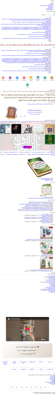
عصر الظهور (6, 24)
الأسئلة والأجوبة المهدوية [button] (46, 54)
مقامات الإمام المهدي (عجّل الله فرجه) (48, 289)
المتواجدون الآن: (52, 273)
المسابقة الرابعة (31, 36)
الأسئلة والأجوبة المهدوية (46, 23)
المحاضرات (43, 53)
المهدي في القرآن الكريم (31, 50)
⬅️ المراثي (53, 379)
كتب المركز (49, 50)
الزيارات (46, 53)
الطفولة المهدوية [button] (48, 63)
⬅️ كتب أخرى (52, 376)
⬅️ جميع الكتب (52, 377)
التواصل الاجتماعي (49, 9)
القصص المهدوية (42, 32)
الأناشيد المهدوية (35, 32)
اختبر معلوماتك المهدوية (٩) (16, 28)
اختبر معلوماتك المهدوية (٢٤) (10, 62)
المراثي (39, 53)
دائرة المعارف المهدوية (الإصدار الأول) (34, 110)
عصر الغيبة (12, 24)
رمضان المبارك (14, 38)
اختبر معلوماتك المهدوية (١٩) (13, 61)
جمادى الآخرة (30, 38)
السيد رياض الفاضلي (45, 216)
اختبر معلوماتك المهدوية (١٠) (6, 28)
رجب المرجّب (25, 38)
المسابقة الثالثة (37, 36)
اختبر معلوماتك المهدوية (46, 26)
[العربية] (53, 47)
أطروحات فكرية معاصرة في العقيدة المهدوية (31, 154)
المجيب (42, 204)
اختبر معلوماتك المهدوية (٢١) (41, 62)
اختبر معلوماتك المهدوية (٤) (16, 27)
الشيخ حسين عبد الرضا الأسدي (32, 112)
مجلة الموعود (50, 4)
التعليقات (26, 206)
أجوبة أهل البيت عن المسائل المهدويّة (13, 50)
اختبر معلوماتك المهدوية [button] (46, 57)
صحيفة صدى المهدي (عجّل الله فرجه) (46, 5)
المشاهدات (33, 206)
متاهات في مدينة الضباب (40, 152)
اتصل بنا (49, 40)
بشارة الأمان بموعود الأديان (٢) (13, 154)
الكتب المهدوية (52, 275)
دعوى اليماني (35, 51)
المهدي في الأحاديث (23, 50)
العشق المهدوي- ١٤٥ (46, 197)
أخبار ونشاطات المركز (46, 34)
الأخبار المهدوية (48, 33)
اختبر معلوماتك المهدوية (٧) (36, 28)
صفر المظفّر (43, 38)
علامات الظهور (18, 24)
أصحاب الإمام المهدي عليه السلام (35, 24)
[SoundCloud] (49, 11)
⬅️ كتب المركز (52, 375)
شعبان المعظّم (20, 38)
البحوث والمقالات (39, 50)
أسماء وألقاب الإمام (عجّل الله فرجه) (48, 290)
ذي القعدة (5, 38)
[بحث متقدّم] (44, 14)
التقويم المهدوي (48, 37)
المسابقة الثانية (42, 36)
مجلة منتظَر (48, 32)
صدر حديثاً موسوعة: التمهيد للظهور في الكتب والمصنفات (40, 269)
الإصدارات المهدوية (29, 34)
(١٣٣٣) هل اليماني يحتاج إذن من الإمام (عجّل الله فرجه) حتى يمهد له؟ (37, 205)
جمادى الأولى (35, 38)
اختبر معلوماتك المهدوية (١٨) (23, 61)
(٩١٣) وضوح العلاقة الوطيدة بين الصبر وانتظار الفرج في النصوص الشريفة (37, 217)
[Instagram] (51, 11)
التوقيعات (49, 51)
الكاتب (50, 216)
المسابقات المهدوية (47, 35)
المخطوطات (45, 51)
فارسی (51, 3)
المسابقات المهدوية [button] (47, 67)
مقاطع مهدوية (27, 53)
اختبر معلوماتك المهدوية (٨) (26, 28)
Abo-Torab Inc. (47, 393)
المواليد (36, 53)
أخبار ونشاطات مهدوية (21, 34)
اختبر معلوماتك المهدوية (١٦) (44, 61)
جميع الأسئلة (40, 25)
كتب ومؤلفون (52, 291)
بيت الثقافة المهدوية (49, 8)
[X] (52, 11)
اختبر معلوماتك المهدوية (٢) (36, 27)
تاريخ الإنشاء (43, 206)
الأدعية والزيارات (4, 50)
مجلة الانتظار (50, 7)
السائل (50, 204)
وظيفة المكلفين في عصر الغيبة (44, 178)
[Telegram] (53, 11)
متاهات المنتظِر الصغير (46, 254)
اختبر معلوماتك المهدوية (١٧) (34, 61)
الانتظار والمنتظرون (47, 24)
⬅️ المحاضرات (52, 378)
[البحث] (43, 15)
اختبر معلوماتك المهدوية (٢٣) (20, 62)
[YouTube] (50, 11)
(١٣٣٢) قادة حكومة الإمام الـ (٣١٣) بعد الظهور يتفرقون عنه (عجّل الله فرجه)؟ (19, 121)
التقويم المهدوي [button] (48, 69)
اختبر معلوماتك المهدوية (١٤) (14, 29)
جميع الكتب (31, 51)
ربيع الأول (39, 38)
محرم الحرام (48, 38)
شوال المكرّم (9, 38)
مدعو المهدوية (8, 55)
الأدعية (49, 53)
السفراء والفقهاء (25, 24)
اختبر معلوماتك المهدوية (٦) (46, 28)
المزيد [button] (50, 41)
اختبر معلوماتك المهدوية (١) (46, 27)
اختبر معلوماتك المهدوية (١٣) (25, 29)
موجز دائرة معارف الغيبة (50, 287)
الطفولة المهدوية (48, 31)
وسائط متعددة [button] (48, 52)
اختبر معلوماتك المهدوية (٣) (26, 27)
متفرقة (44, 25)
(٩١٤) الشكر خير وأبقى (46, 214)
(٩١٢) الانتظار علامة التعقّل (45, 220)
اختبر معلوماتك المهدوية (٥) (6, 27)
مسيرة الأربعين (50, 6)
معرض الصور (32, 53)
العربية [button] (51, 0)
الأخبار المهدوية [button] (48, 65)
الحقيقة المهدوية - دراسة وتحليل (25, 152)
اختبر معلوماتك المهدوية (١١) (45, 29)
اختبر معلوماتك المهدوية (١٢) (35, 29)
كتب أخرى (44, 50)
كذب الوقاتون (13, 152)
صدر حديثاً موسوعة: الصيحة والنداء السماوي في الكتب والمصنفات (38, 239)
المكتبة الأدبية (40, 51)
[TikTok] (48, 11)
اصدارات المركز (37, 34)
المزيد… (47, 30)
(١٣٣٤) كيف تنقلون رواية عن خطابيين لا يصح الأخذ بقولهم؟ (39, 201)
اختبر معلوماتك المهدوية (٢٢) (30, 62)
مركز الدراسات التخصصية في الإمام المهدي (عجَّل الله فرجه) (38, 198)
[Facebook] (54, 11)
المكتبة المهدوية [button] (48, 49)
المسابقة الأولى (48, 36)
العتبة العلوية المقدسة (45, 179)
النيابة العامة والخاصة (51, 288)
